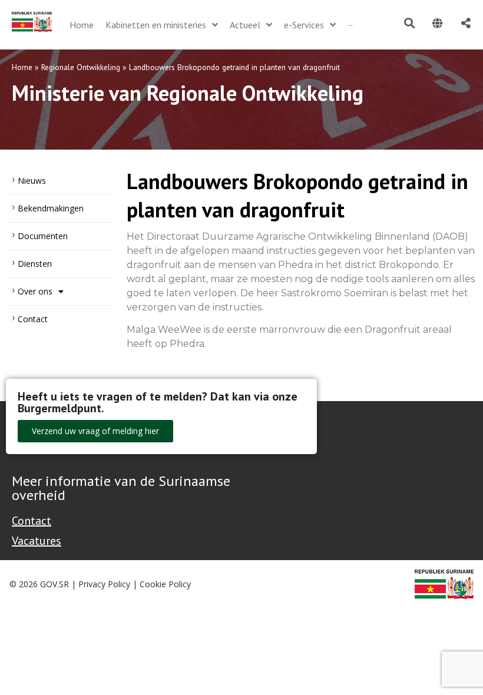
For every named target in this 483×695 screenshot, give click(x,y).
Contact (33, 319)
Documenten (43, 235)
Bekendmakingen (51, 208)
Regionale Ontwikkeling (80, 67)
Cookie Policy (165, 584)
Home (22, 67)
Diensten (35, 263)
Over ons (35, 291)
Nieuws (32, 180)
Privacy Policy (104, 584)
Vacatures (36, 540)
